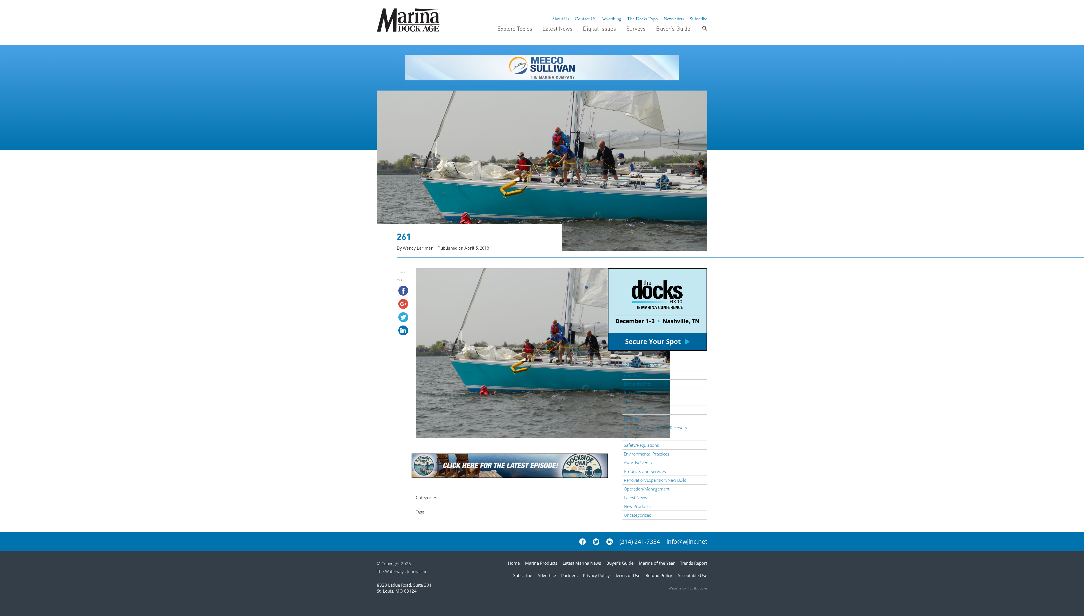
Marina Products (541, 563)
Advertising (611, 18)
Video (629, 401)
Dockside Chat (637, 384)
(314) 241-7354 (639, 541)
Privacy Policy (596, 575)
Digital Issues (599, 28)
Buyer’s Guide (673, 28)
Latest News (557, 28)
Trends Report (693, 563)
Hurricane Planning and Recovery (655, 427)
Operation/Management (647, 489)
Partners (569, 575)
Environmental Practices (646, 454)
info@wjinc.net (686, 541)
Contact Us (585, 18)
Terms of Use (627, 575)
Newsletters (674, 18)
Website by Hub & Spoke (688, 588)
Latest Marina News (582, 563)
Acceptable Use (692, 575)
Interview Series (639, 392)
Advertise (546, 575)
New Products (637, 506)
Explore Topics (514, 28)
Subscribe (698, 18)
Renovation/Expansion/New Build (655, 480)
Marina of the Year (657, 563)
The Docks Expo (642, 18)
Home (514, 563)
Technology (634, 410)
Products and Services (645, 471)
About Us (560, 18)
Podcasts (632, 375)
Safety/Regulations (641, 445)
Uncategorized (638, 515)
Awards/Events (638, 462)
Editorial (631, 419)
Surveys (636, 28)
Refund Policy (659, 575)
